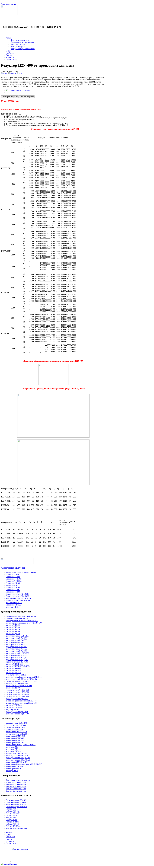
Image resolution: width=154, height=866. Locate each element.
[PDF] (19, 73)
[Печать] (12, 73)
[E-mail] (4, 73)
